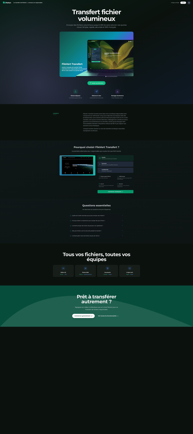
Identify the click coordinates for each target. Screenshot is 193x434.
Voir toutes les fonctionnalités (107, 316)
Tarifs (183, 2)
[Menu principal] (189, 3)
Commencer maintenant (114, 191)
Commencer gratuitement (82, 316)
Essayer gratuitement (97, 83)
